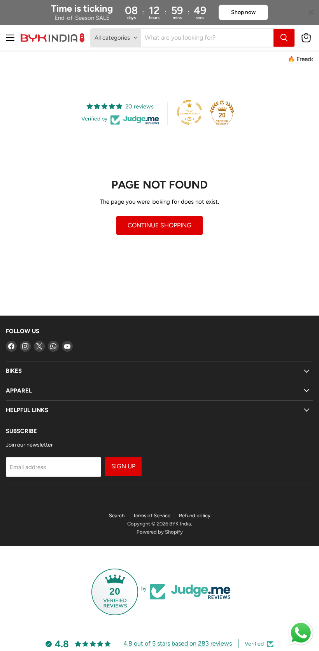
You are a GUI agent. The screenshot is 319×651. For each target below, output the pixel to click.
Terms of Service (151, 515)
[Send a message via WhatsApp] (301, 633)
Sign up (123, 466)
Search (116, 515)
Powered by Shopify (160, 532)
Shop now (243, 12)
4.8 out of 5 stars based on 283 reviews (177, 643)
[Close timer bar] (311, 12)
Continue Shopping (159, 225)
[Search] (283, 38)
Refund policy (194, 515)
